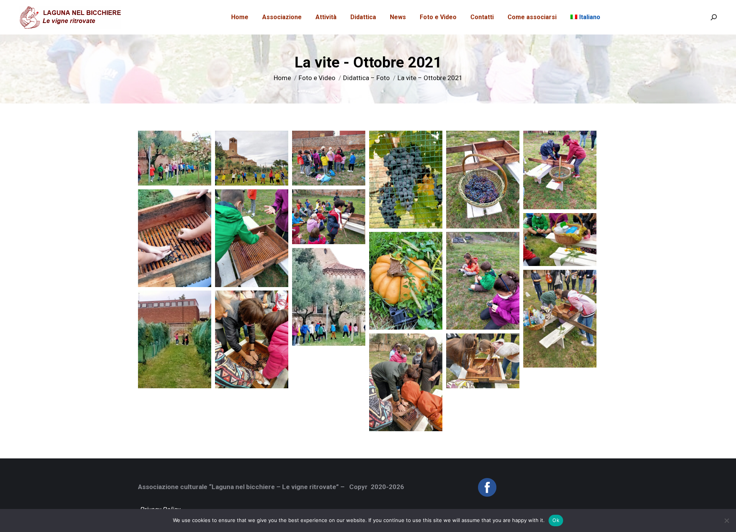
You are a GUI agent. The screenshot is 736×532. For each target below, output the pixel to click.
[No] (726, 520)
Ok (555, 520)
